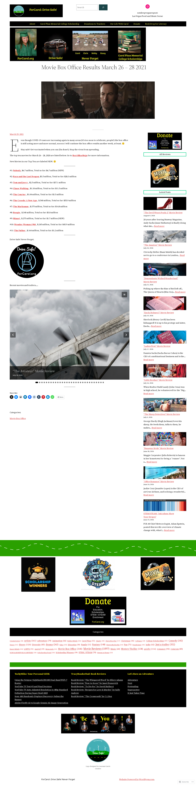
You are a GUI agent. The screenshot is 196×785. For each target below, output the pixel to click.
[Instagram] (148, 6)
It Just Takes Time (136, 693)
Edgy (63, 645)
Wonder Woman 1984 (25, 224)
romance (163, 648)
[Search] (103, 7)
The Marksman (20, 206)
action (30, 640)
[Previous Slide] (13, 335)
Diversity (38, 644)
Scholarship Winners (67, 652)
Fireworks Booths (114, 645)
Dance (14, 645)
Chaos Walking (20, 188)
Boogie (16, 212)
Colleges (140, 641)
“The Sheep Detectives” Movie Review (161, 414)
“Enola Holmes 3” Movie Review (158, 312)
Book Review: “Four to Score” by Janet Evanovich (94, 683)
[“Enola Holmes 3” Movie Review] (164, 303)
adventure (44, 640)
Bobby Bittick (74, 641)
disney (25, 644)
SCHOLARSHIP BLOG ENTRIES (23, 652)
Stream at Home (105, 653)
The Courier (19, 194)
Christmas (127, 641)
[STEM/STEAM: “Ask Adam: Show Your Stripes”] (164, 505)
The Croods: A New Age (25, 200)
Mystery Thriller (132, 648)
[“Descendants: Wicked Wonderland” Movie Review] (164, 270)
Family (86, 644)
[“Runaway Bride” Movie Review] (164, 439)
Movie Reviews (96, 649)
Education (74, 645)
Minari (16, 218)
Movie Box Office (18, 418)
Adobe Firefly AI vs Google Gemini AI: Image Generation (41, 702)
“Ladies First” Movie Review (156, 346)
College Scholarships (157, 641)
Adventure (133, 680)
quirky (150, 648)
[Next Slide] (126, 335)
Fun (127, 644)
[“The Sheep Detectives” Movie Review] (164, 405)
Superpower (134, 689)
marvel (39, 649)
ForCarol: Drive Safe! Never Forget (58, 779)
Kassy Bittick (16, 649)
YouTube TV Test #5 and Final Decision (33, 686)
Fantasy (98, 644)
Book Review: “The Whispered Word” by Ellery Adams (97, 680)
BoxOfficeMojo (79, 155)
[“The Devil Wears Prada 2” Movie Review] (164, 204)
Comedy (176, 640)
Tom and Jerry (20, 182)
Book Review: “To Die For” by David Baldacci (92, 686)
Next (130, 683)
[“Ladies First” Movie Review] (164, 338)
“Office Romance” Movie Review (158, 481)
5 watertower (16, 641)
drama (52, 644)
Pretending (133, 686)
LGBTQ (29, 649)
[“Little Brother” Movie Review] (164, 371)
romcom (177, 648)
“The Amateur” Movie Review (34, 371)
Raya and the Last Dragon (26, 176)
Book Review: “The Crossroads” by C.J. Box (91, 696)
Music (115, 649)
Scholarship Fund (46, 652)
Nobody (17, 170)
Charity (100, 641)
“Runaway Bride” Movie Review (158, 448)
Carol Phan (88, 641)
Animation (59, 640)
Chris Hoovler (112, 641)
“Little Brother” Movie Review (157, 380)
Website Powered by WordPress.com (136, 779)
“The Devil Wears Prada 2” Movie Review (163, 212)
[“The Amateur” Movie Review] (164, 236)
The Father (19, 230)
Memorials (51, 649)
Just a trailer (165, 644)
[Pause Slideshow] (124, 294)
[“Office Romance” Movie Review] (164, 473)
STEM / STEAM (87, 652)
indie (150, 644)
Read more (159, 226)
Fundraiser (138, 645)
